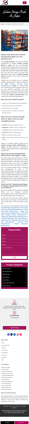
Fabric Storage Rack (6, 383)
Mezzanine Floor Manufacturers (11, 220)
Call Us (8, 422)
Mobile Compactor (7, 285)
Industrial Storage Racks (7, 381)
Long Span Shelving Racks (7, 375)
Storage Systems (5, 379)
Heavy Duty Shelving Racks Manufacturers (14, 216)
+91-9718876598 (14, 317)
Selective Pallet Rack (6, 385)
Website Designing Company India (16, 412)
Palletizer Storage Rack (6, 373)
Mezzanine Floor (6, 274)
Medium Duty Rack (5, 367)
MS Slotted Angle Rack (6, 389)
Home (2, 24)
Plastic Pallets (6, 280)
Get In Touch (14, 327)
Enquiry (22, 422)
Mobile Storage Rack (6, 387)
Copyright (5, 406)
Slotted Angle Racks (7, 271)
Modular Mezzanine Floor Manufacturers (14, 218)
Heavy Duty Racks (7, 268)
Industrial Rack (6, 277)
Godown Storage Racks (6, 371)
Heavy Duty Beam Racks (7, 377)
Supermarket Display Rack (8, 282)
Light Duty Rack (5, 369)
